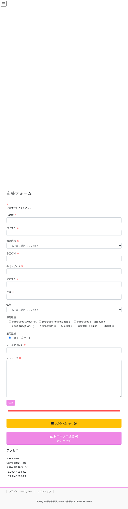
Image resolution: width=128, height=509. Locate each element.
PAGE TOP (125, 489)
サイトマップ (44, 491)
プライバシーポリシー (20, 491)
